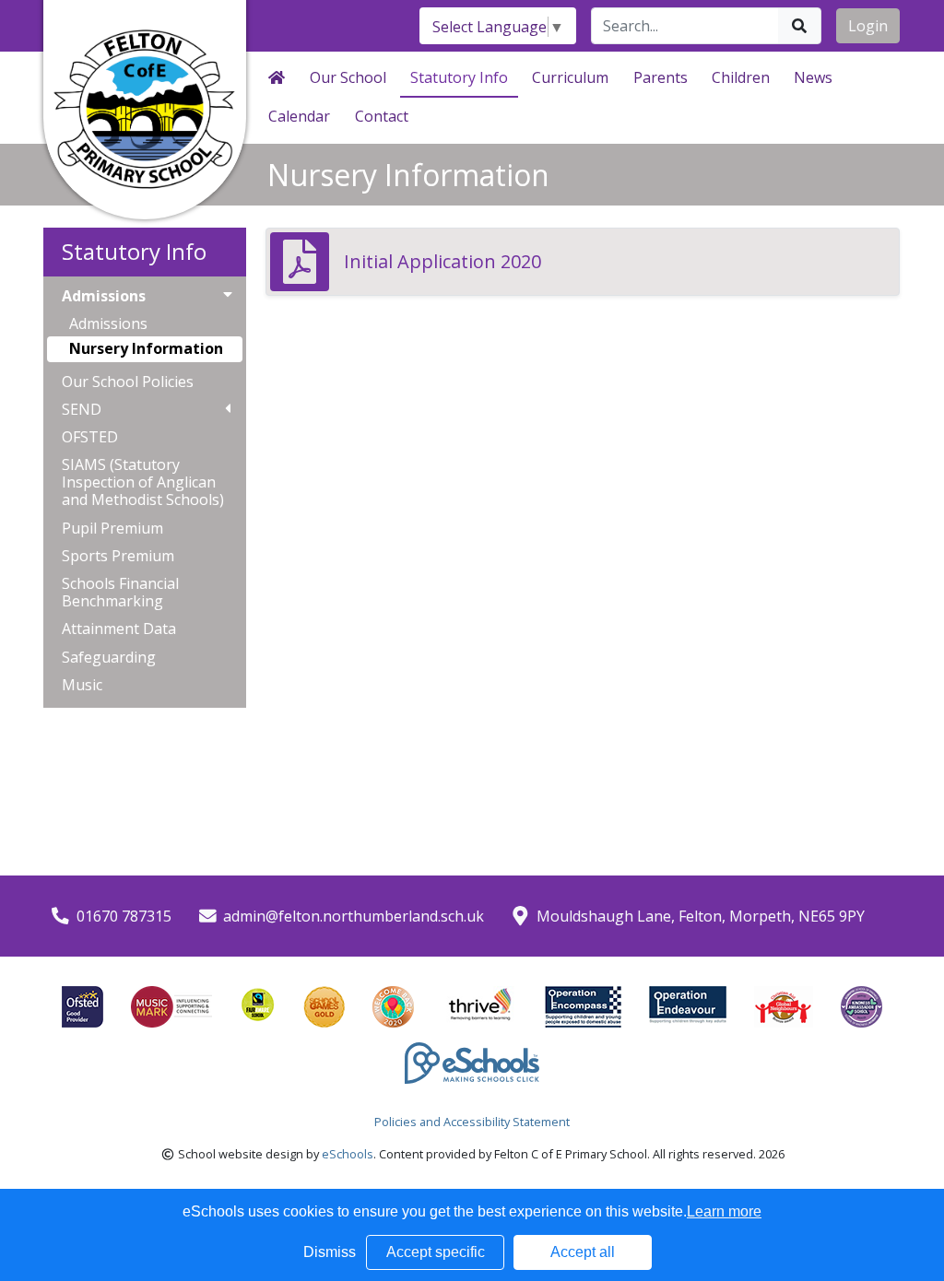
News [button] (813, 77)
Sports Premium (118, 556)
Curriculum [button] (570, 77)
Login (868, 26)
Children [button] (741, 77)
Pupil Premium (112, 528)
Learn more (724, 1211)
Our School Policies (128, 382)
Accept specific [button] (435, 1252)
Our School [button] (348, 77)
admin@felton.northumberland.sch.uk (353, 916)
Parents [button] (660, 77)
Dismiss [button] (329, 1252)
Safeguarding (109, 657)
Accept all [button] (582, 1252)
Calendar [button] (299, 116)
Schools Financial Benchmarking (120, 592)
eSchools (347, 1154)
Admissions (108, 323)
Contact (381, 116)
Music (82, 685)
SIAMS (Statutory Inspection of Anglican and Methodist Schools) (143, 483)
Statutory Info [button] (459, 77)
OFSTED (90, 437)
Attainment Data (119, 629)
